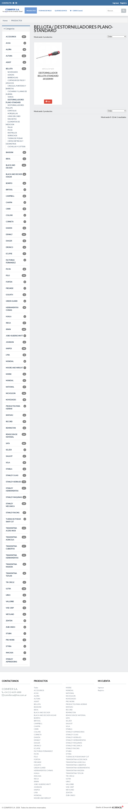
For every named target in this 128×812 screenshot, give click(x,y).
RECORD (15, 421)
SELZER (15, 450)
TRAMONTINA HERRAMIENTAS (15, 556)
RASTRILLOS (12, 133)
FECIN (15, 269)
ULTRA (15, 589)
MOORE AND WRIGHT (15, 368)
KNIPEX (15, 348)
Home (5, 20)
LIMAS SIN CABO (14, 116)
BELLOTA (15, 69)
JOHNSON (15, 342)
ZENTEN (15, 621)
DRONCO (15, 247)
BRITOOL (15, 190)
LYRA (15, 355)
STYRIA (15, 646)
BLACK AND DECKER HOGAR (15, 175)
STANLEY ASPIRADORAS (15, 660)
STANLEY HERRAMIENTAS (15, 489)
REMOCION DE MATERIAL (15, 435)
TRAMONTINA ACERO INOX (15, 529)
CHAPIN (15, 202)
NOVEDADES (13, 72)
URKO (15, 595)
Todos (36, 688)
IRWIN (15, 329)
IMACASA (15, 653)
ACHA (15, 43)
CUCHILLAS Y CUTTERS (16, 147)
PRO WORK (15, 640)
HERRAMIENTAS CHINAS (15, 308)
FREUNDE (15, 288)
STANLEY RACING (15, 513)
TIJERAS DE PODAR (15, 138)
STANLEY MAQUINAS (15, 497)
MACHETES (12, 119)
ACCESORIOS (15, 37)
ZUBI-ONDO (15, 627)
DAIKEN (15, 228)
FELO (15, 275)
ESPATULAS (12, 111)
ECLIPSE (15, 254)
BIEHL (15, 159)
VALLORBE (15, 601)
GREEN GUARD (15, 301)
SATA (15, 443)
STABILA (15, 469)
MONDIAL (15, 361)
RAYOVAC (15, 415)
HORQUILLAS (13, 113)
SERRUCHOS (12, 136)
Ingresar (101, 688)
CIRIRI (15, 209)
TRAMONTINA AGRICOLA (15, 538)
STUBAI (15, 633)
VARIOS (10, 97)
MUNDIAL (15, 380)
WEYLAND (15, 614)
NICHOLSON (15, 393)
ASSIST (15, 62)
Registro (123, 3)
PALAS (10, 127)
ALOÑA (15, 49)
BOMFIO (15, 183)
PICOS (10, 130)
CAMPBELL (15, 196)
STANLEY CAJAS (15, 475)
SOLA (15, 463)
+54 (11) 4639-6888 (12, 692)
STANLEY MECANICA (15, 505)
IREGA (15, 323)
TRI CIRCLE (15, 582)
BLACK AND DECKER (15, 166)
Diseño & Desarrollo (104, 807)
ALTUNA (15, 56)
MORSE (15, 374)
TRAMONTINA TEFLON (15, 574)
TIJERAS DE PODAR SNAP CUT (15, 520)
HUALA (15, 316)
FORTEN (15, 282)
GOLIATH (15, 295)
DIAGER (15, 241)
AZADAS (11, 75)
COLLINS (15, 215)
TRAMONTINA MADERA (15, 565)
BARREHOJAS (13, 78)
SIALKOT (15, 456)
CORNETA (15, 222)
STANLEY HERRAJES (15, 482)
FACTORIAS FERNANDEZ (15, 261)
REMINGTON (15, 428)
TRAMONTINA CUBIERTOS (15, 547)
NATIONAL (15, 387)
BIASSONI (15, 152)
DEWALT (15, 234)
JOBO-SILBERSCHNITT (15, 336)
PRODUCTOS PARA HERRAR (15, 407)
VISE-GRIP (15, 608)
